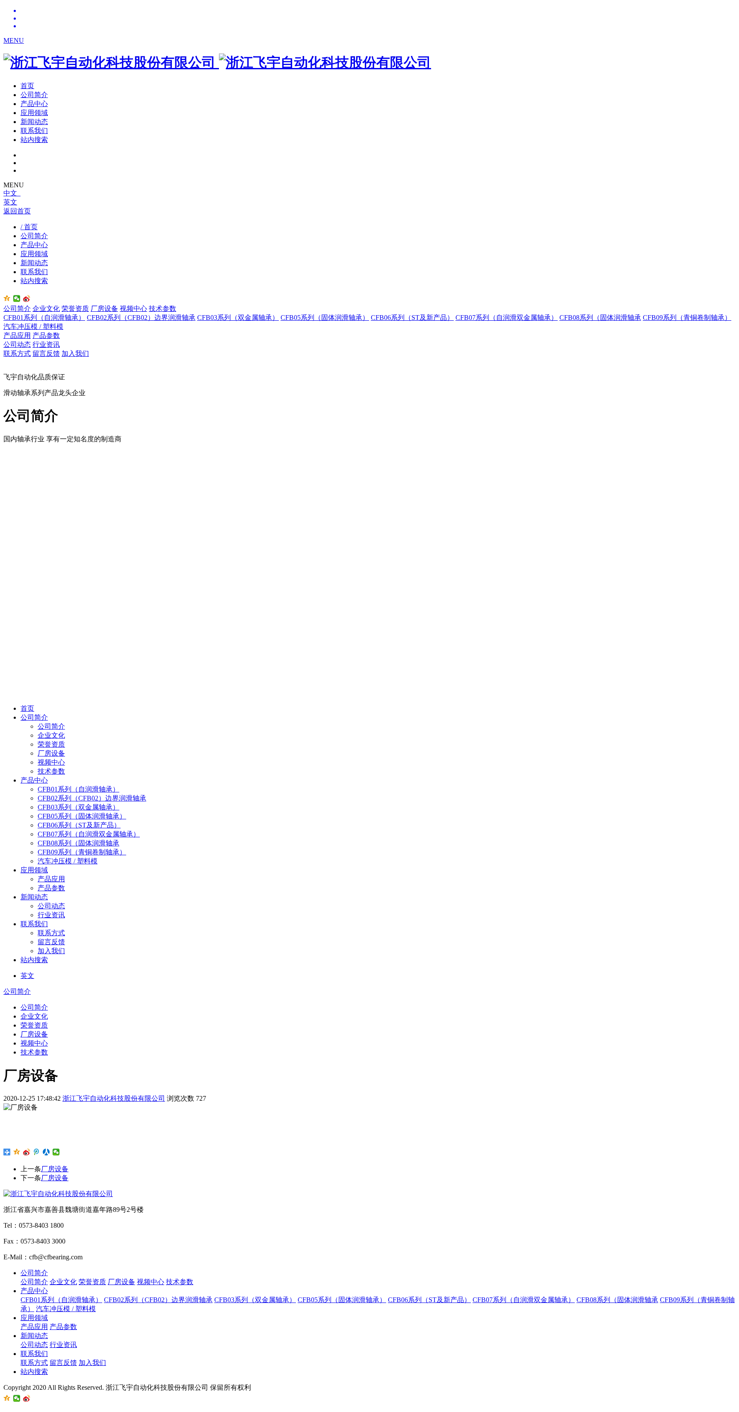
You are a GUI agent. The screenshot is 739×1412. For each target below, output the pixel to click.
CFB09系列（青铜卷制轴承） (687, 317)
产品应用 (17, 335)
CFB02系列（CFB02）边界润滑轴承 (141, 317)
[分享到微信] (17, 298)
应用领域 (34, 112)
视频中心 (133, 308)
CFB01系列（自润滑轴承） (44, 317)
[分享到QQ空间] (17, 1152)
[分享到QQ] (7, 298)
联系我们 (34, 130)
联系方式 (17, 353)
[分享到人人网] (46, 1152)
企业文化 (46, 308)
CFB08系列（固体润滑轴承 (600, 317)
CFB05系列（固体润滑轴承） (325, 317)
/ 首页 (29, 226)
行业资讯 (46, 344)
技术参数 (162, 308)
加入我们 (75, 353)
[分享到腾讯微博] (36, 1152)
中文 (12, 193)
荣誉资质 (75, 308)
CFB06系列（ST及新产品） (412, 317)
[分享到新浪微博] (26, 298)
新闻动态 (34, 121)
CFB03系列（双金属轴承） (238, 317)
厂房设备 (104, 308)
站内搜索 (34, 139)
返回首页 (17, 211)
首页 (27, 85)
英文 (10, 202)
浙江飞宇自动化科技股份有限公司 (113, 1098)
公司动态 (17, 344)
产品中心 (34, 103)
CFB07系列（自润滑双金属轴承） (506, 317)
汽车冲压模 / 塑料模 (33, 326)
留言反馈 (46, 353)
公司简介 (34, 94)
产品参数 (46, 335)
